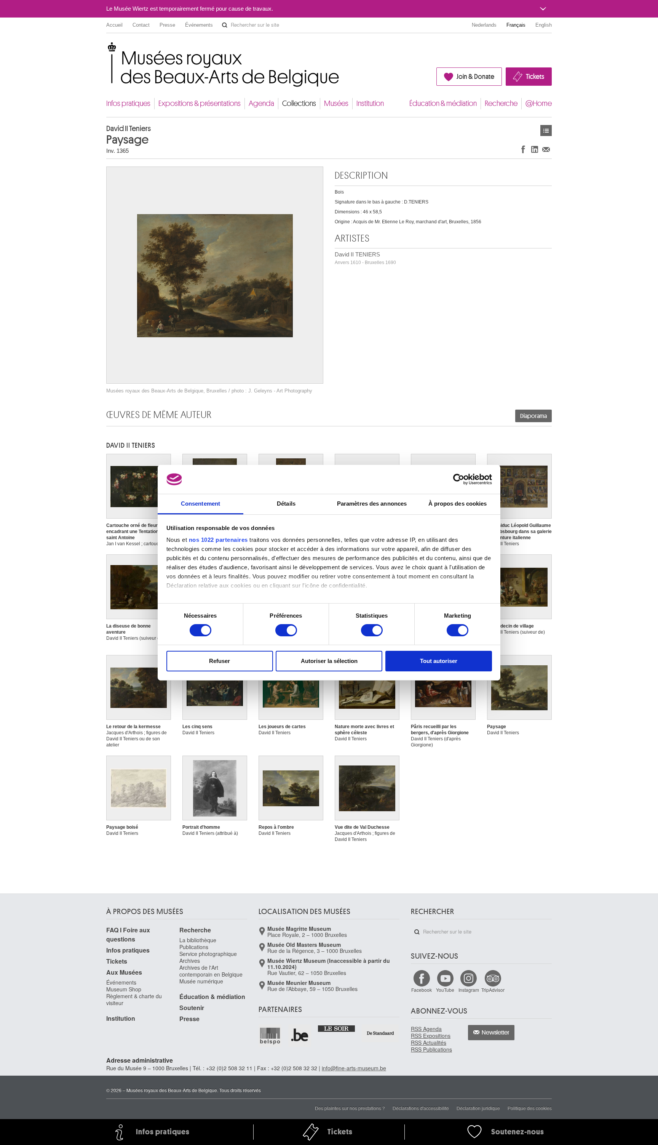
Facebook (421, 989)
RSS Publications (431, 1049)
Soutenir (191, 1007)
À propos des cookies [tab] (457, 503)
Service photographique (208, 953)
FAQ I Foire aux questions (128, 934)
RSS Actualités (428, 1042)
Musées (336, 103)
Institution (370, 103)
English (543, 25)
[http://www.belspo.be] (270, 1035)
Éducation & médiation (443, 103)
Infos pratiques (128, 103)
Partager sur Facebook (523, 149)
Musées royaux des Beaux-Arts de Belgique (106, 49)
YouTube (445, 989)
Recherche (501, 103)
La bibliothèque (197, 940)
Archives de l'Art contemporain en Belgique (211, 971)
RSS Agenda (426, 1028)
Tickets (535, 76)
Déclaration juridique (478, 1108)
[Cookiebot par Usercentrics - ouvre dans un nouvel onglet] (458, 479)
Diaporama (533, 416)
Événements (199, 25)
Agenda (261, 103)
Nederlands (484, 25)
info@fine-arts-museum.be (354, 1068)
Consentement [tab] (200, 503)
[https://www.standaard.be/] (380, 1033)
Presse (167, 25)
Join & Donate (475, 76)
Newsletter (495, 1033)
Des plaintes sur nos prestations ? (350, 1108)
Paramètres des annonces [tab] (372, 503)
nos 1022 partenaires (218, 539)
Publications (193, 946)
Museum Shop (123, 989)
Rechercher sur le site (224, 25)
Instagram (468, 989)
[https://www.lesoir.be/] (337, 1028)
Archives (189, 960)
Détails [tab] (286, 503)
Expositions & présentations (199, 103)
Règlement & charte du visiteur (134, 999)
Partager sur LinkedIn (534, 149)
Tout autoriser (438, 661)
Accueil (114, 25)
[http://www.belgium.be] (300, 1035)
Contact (141, 25)
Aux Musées (124, 972)
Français (515, 25)
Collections (299, 103)
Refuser (219, 661)
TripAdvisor (493, 989)
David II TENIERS (365, 258)
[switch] (286, 630)
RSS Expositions (430, 1035)
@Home (538, 103)
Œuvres (546, 130)
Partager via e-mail (546, 149)
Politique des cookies (530, 1108)
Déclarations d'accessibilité (421, 1108)
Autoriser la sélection (329, 661)
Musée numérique (201, 981)
